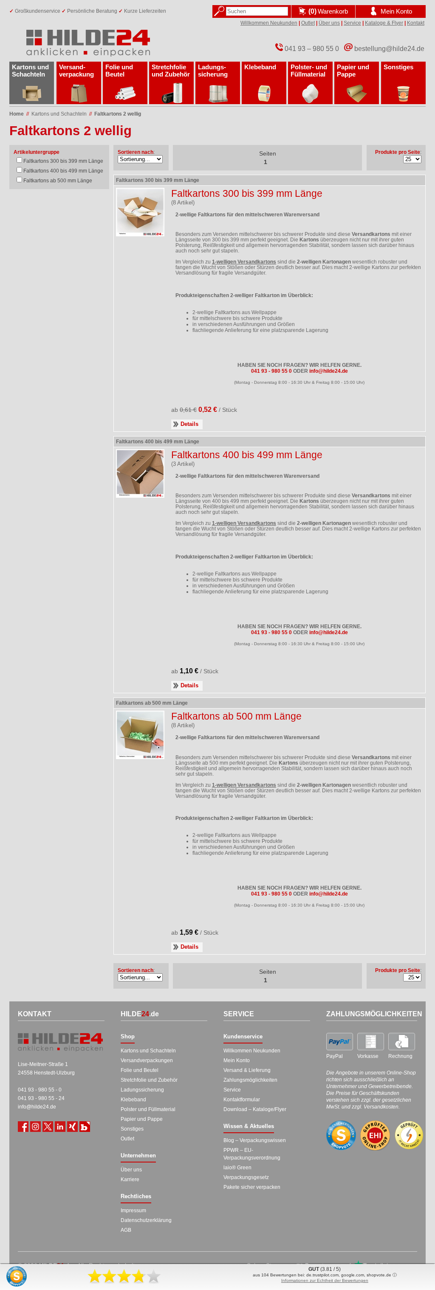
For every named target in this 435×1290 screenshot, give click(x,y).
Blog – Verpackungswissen (254, 1140)
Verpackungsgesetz (246, 1177)
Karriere (130, 1179)
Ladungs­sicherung (213, 70)
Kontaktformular (241, 1100)
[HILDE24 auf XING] (72, 1126)
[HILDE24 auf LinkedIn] (60, 1126)
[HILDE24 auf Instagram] (35, 1126)
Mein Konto (236, 1060)
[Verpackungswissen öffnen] (84, 1126)
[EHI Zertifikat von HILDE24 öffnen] (375, 1135)
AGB (126, 1230)
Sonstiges (398, 67)
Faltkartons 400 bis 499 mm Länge (63, 171)
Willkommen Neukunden (268, 23)
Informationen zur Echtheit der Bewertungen (324, 1280)
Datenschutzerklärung (146, 1220)
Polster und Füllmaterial (148, 1109)
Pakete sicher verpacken (251, 1187)
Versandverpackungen (147, 1060)
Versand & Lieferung (247, 1070)
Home (16, 114)
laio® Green (237, 1168)
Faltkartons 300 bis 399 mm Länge (63, 161)
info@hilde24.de (37, 1107)
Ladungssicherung (142, 1090)
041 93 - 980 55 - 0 (40, 1090)
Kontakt (415, 23)
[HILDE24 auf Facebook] (23, 1126)
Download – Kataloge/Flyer (254, 1109)
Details (189, 424)
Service (352, 23)
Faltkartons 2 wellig (117, 114)
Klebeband (260, 67)
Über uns (329, 23)
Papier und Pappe (353, 70)
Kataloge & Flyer (384, 23)
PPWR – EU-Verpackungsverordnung (251, 1154)
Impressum (133, 1210)
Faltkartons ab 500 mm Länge (57, 181)
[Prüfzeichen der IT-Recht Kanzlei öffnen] (409, 1135)
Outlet (308, 23)
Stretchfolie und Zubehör (171, 70)
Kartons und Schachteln (30, 70)
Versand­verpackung (76, 70)
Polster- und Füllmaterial (309, 70)
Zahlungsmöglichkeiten (250, 1080)
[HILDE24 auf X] (47, 1126)
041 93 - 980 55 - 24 (41, 1098)
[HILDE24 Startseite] (60, 1042)
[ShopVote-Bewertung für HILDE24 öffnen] (341, 1135)
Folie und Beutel (119, 70)
